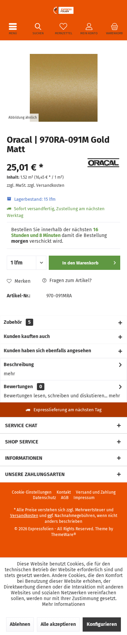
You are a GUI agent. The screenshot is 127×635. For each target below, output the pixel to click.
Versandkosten (24, 515)
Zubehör (17, 322)
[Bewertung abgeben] (46, 158)
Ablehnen (20, 624)
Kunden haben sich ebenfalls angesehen (47, 351)
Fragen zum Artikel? (69, 280)
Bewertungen (18, 387)
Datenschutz (44, 497)
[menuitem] (12, 29)
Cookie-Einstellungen (31, 492)
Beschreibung (19, 365)
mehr (9, 374)
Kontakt (64, 492)
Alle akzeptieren (58, 624)
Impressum (83, 497)
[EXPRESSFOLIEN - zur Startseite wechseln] (63, 10)
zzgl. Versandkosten (45, 185)
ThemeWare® (63, 534)
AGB (64, 497)
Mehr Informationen (63, 604)
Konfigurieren (102, 624)
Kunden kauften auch (27, 336)
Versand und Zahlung (95, 492)
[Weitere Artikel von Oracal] (103, 163)
